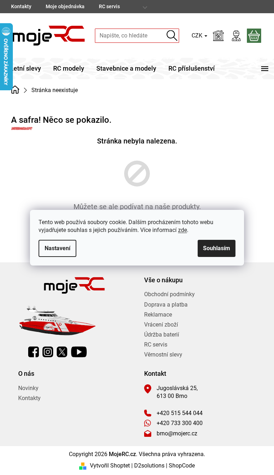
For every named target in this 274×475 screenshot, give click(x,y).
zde (182, 230)
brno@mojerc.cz (177, 433)
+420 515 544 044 (180, 413)
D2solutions (149, 465)
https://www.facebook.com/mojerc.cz (33, 352)
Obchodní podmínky (169, 294)
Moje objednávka (65, 6)
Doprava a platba (166, 304)
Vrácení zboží (161, 324)
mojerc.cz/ (47, 352)
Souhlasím (216, 248)
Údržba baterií (161, 334)
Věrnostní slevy (163, 354)
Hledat (172, 35)
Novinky (28, 388)
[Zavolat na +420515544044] (249, 6)
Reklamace (158, 314)
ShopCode (182, 465)
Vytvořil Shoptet (110, 465)
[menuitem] (25, 68)
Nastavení (57, 248)
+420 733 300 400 (180, 423)
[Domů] (15, 89)
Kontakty (21, 6)
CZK (198, 35)
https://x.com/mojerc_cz (62, 352)
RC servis (109, 6)
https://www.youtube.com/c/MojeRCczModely (79, 352)
